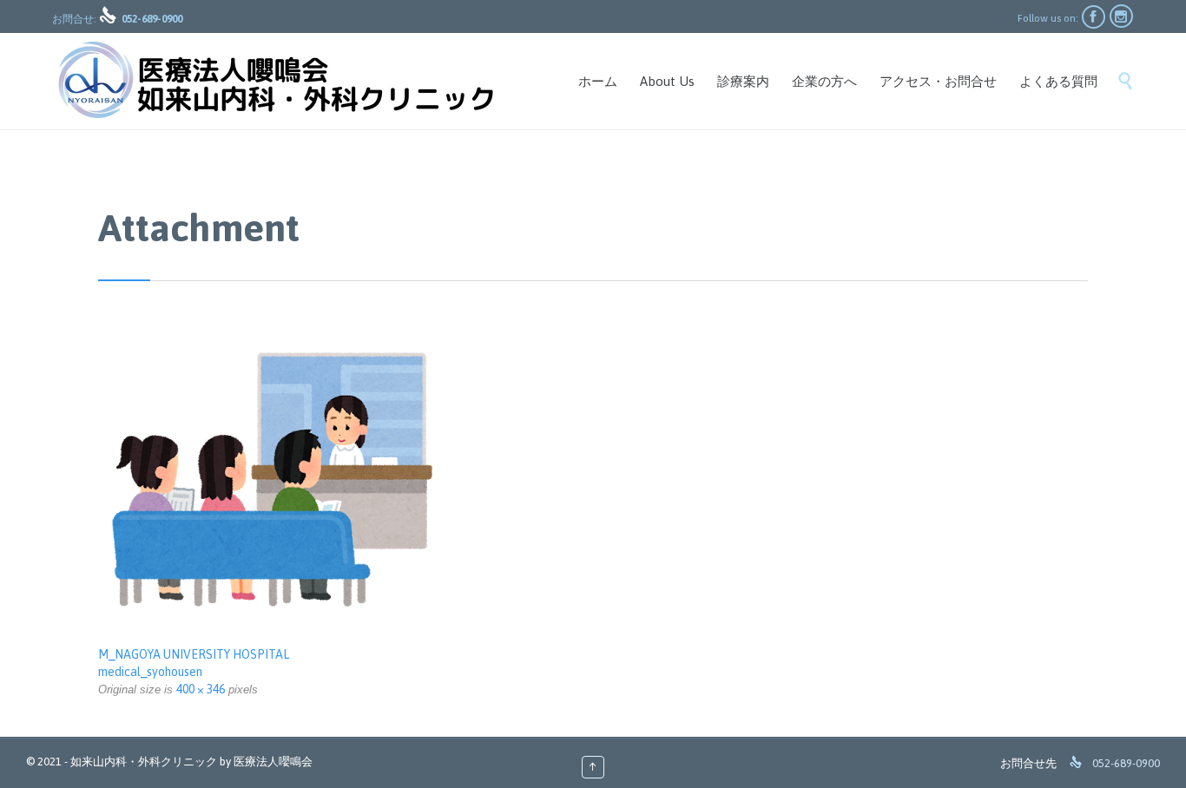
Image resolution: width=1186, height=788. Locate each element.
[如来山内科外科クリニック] (274, 81)
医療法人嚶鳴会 (273, 761)
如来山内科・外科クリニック (143, 761)
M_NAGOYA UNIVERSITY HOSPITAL (193, 654)
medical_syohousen (150, 672)
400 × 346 (200, 689)
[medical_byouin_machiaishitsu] (593, 481)
